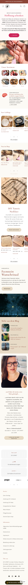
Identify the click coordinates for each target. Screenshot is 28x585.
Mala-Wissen (6, 509)
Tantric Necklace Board (6, 248)
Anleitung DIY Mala (8, 502)
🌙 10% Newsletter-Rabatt (14, 582)
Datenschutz (6, 532)
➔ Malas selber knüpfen (14, 438)
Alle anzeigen (14, 139)
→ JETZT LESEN (13, 104)
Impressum (6, 535)
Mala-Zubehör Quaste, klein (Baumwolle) (17, 163)
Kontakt (5, 553)
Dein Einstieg (6, 495)
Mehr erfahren (14, 229)
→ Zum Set (14, 35)
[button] (3, 6)
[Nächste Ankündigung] (25, 1)
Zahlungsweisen (7, 549)
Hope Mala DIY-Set (5, 162)
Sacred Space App (8, 516)
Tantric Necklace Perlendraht (16, 249)
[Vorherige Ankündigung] (3, 1)
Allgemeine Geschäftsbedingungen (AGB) (12, 527)
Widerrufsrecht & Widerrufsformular (13, 539)
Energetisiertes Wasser (9, 506)
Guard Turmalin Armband (18, 128)
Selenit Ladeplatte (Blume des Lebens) (6, 129)
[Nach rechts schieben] (17, 136)
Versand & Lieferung (8, 546)
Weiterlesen (7, 288)
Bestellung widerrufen (9, 542)
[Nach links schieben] (10, 136)
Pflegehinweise (7, 513)
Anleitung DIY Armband (9, 499)
